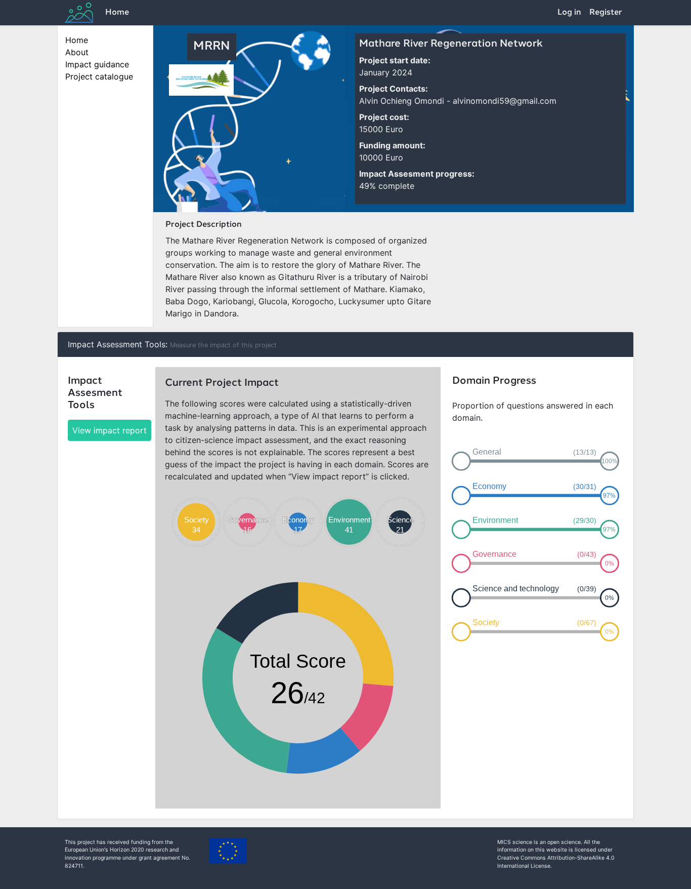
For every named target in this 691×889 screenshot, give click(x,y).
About (77, 52)
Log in (569, 13)
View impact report (109, 430)
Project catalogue (99, 76)
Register (605, 13)
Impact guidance (97, 64)
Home (117, 13)
